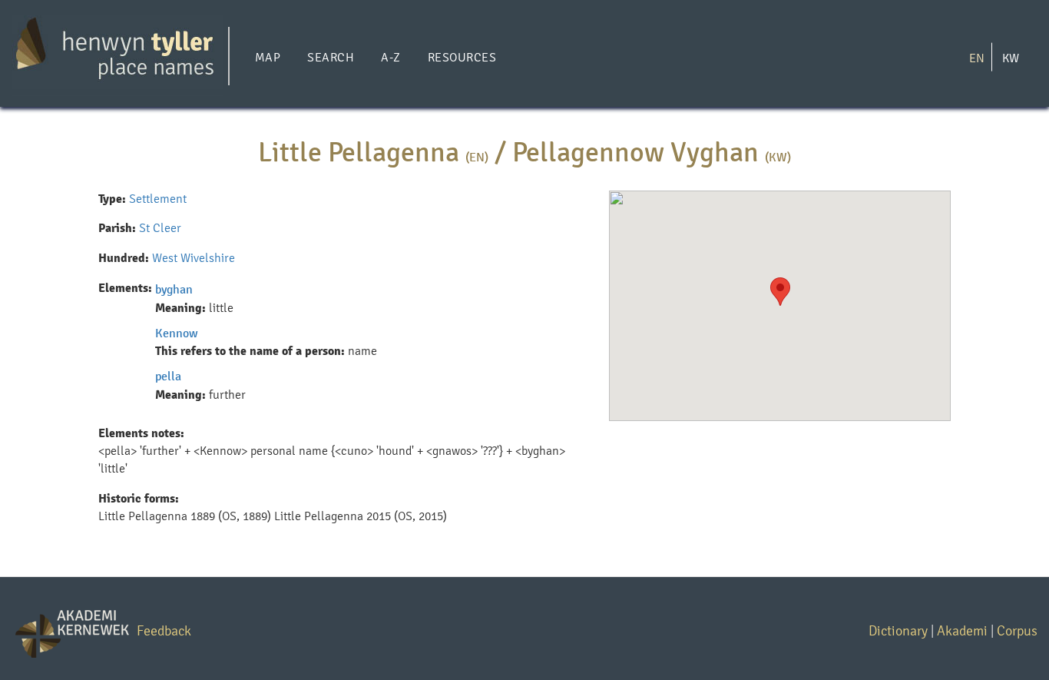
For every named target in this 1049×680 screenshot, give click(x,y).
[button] (780, 291)
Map (267, 57)
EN (976, 57)
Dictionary (898, 630)
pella (168, 376)
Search (330, 57)
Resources (462, 57)
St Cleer (160, 228)
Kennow (176, 333)
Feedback (164, 630)
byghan (174, 289)
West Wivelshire (193, 257)
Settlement (158, 198)
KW (1010, 57)
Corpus (1017, 630)
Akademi (962, 630)
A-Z (390, 57)
